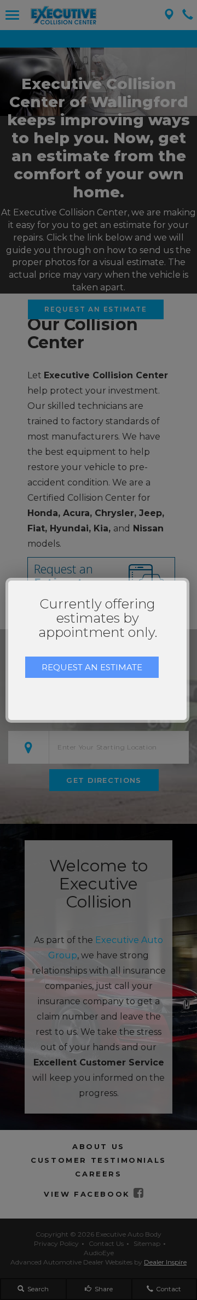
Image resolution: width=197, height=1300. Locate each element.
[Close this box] (187, 579)
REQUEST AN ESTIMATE (92, 667)
